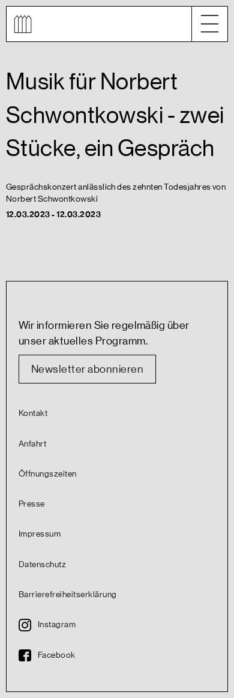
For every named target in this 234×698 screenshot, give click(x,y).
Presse (32, 504)
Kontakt (33, 413)
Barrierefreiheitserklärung (67, 595)
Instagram (57, 625)
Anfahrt (32, 444)
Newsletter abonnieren (87, 369)
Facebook (57, 655)
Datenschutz (42, 565)
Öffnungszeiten (48, 474)
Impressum (40, 534)
